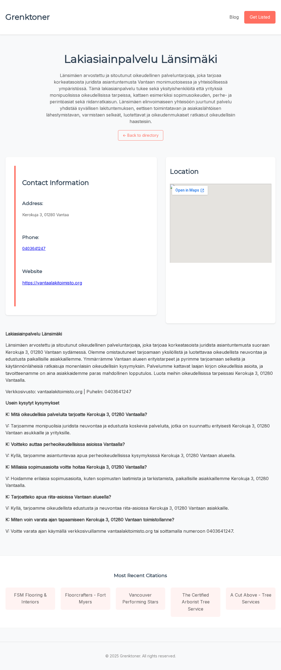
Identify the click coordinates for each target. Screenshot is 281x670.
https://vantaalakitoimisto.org (52, 283)
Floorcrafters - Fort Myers (85, 598)
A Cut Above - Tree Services (250, 598)
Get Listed (260, 17)
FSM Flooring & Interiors (30, 598)
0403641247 (34, 248)
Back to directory (141, 135)
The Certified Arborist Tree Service (196, 602)
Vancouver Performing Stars (140, 598)
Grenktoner (27, 17)
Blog (234, 17)
